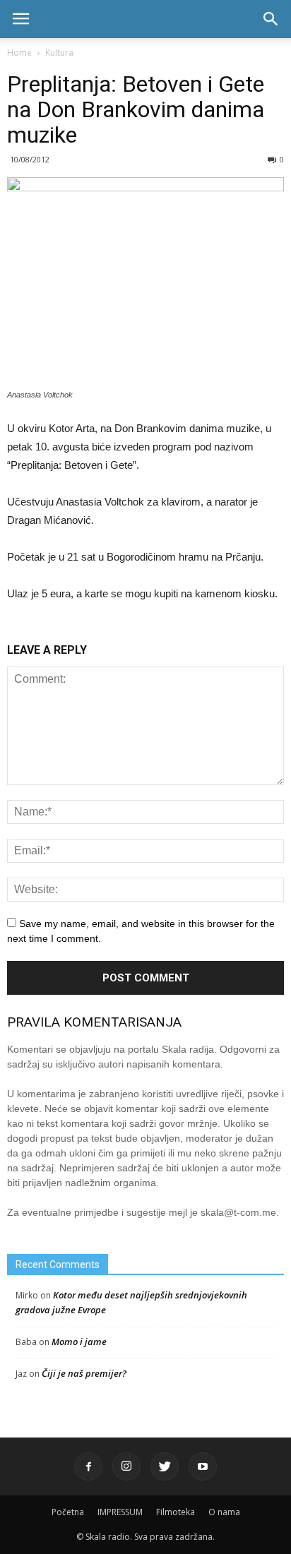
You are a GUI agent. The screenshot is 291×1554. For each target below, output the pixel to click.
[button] (271, 19)
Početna (68, 1512)
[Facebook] (88, 1466)
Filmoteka (175, 1512)
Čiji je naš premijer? (84, 1373)
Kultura (59, 53)
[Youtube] (203, 1466)
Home (19, 53)
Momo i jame (79, 1341)
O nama (224, 1512)
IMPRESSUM (120, 1512)
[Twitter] (164, 1466)
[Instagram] (126, 1466)
